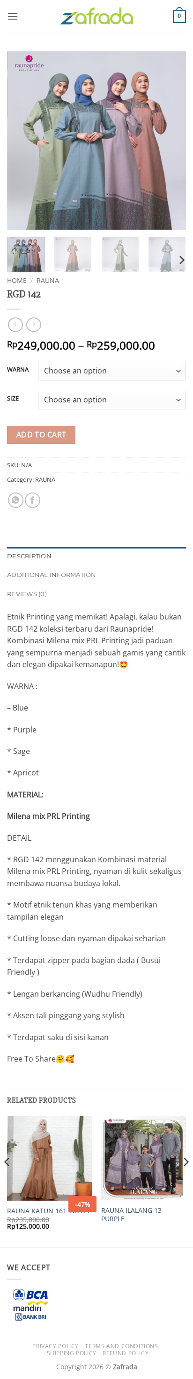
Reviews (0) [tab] (27, 594)
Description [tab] (29, 556)
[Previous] (22, 140)
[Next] (170, 140)
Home (17, 280)
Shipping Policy (71, 1353)
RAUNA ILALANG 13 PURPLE (131, 1214)
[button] (12, 16)
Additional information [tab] (51, 574)
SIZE (13, 398)
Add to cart (41, 434)
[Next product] (15, 324)
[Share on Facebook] (32, 500)
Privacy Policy (55, 1346)
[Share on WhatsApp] (15, 500)
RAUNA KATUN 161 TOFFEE (49, 1211)
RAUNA (48, 280)
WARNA (18, 369)
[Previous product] (33, 324)
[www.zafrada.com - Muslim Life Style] (96, 16)
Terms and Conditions (121, 1346)
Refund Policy (125, 1353)
